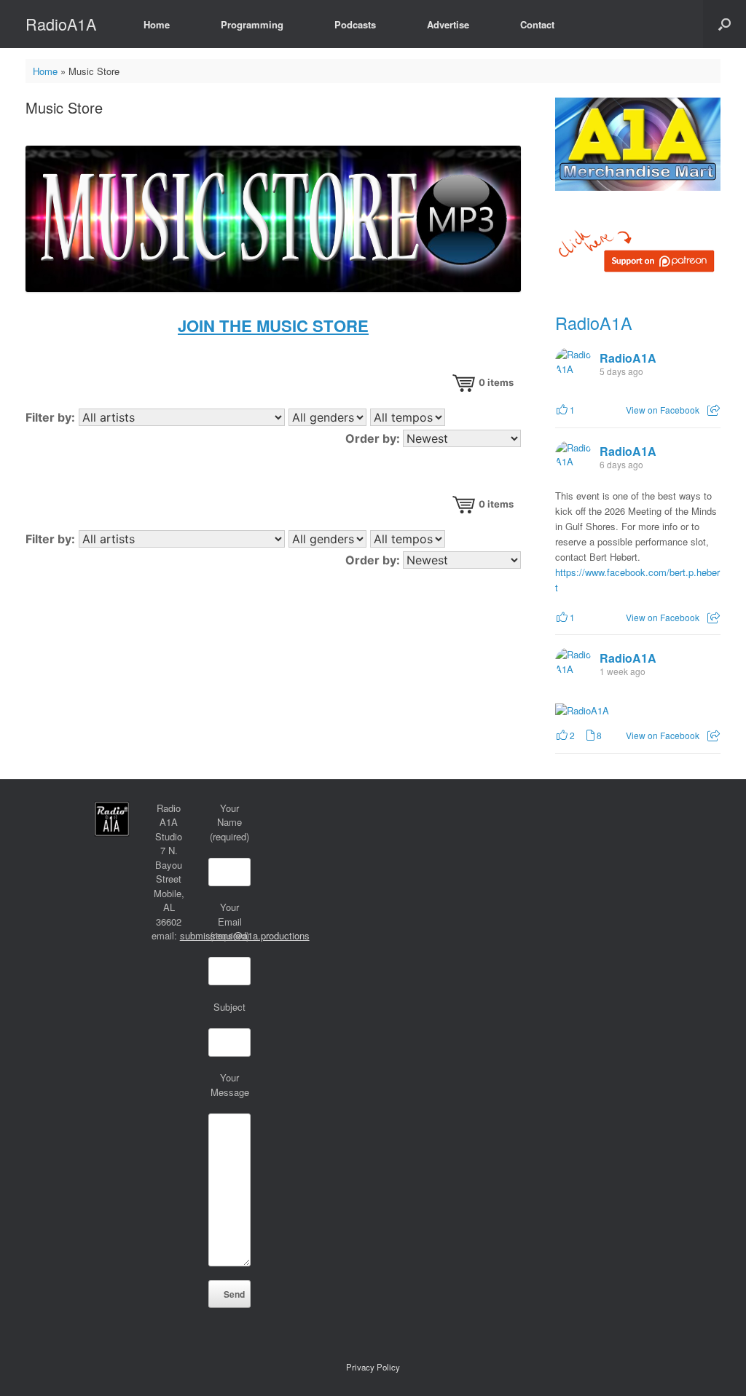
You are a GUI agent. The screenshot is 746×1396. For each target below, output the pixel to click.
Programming (252, 24)
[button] (724, 24)
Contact (537, 24)
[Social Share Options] (714, 409)
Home (157, 24)
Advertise (448, 24)
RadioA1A (593, 322)
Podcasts (355, 24)
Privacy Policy (373, 1367)
